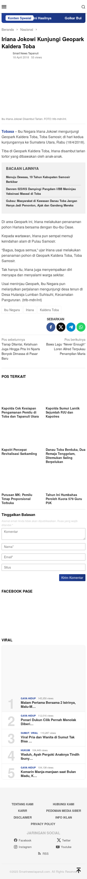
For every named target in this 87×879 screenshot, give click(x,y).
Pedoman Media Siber (63, 810)
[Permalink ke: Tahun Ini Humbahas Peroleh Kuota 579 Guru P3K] (65, 480)
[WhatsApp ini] (81, 327)
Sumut (25, 733)
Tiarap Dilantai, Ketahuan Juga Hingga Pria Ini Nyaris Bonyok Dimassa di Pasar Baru (21, 349)
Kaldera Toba (49, 310)
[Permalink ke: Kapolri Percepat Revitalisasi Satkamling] (21, 435)
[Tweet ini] (60, 327)
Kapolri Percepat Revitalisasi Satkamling (20, 451)
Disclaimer (23, 817)
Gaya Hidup (28, 698)
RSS (46, 853)
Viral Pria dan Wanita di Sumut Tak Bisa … (48, 739)
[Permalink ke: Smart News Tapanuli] (6, 54)
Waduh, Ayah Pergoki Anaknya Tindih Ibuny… (50, 756)
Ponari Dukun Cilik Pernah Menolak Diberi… (48, 722)
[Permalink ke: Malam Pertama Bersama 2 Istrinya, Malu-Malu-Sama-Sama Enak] (43, 669)
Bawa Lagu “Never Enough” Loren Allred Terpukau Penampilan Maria (65, 346)
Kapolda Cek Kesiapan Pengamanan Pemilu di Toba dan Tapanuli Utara (20, 412)
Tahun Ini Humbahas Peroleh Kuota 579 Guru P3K (64, 498)
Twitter (66, 840)
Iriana (30, 310)
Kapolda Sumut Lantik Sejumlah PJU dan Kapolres (63, 412)
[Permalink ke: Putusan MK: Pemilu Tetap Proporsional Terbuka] (21, 480)
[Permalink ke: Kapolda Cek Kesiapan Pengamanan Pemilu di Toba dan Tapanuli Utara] (21, 394)
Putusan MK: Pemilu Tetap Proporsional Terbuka (17, 498)
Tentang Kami (22, 804)
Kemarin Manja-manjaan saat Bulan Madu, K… (48, 774)
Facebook (25, 840)
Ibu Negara (12, 310)
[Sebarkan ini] (50, 327)
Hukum (25, 750)
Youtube (66, 847)
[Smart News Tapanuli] (43, 6)
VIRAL (34, 733)
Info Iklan (63, 817)
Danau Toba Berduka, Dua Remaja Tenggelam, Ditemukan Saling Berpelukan (65, 455)
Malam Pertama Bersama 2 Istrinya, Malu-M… (48, 704)
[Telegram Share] (70, 327)
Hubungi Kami (63, 804)
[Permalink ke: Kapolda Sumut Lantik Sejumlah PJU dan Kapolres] (65, 394)
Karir (22, 810)
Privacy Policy (43, 824)
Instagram (25, 847)
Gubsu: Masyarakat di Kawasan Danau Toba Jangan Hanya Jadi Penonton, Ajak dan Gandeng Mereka (41, 203)
